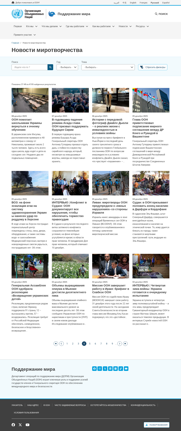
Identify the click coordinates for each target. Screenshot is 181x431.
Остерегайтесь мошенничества (108, 405)
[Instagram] (99, 368)
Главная (15, 42)
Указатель (17, 405)
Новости (122, 26)
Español (165, 2)
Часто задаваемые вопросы (70, 405)
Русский (155, 2)
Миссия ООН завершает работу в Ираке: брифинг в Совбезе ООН (110, 289)
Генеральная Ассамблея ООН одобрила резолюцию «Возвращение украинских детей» (30, 292)
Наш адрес (33, 405)
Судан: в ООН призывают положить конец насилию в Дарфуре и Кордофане (150, 206)
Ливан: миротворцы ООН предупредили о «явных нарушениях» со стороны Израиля (109, 207)
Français (143, 2)
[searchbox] (66, 67)
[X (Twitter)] (105, 368)
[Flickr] (115, 368)
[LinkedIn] (110, 368)
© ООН (46, 405)
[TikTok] (120, 368)
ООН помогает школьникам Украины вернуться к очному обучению (27, 124)
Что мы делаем (49, 26)
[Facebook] (94, 368)
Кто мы (28, 26)
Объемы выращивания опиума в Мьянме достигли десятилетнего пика (69, 290)
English (133, 2)
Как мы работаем (100, 26)
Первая (18, 26)
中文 (125, 2)
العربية (116, 2)
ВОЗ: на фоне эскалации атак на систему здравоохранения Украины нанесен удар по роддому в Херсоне (29, 211)
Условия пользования (26, 412)
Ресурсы (139, 26)
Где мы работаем (74, 26)
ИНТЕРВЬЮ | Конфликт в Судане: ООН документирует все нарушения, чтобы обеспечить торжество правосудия (69, 211)
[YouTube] (126, 368)
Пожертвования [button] (158, 425)
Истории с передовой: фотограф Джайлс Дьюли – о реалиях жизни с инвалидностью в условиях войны (110, 126)
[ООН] (28, 14)
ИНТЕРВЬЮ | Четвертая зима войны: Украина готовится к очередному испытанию (149, 290)
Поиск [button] (163, 14)
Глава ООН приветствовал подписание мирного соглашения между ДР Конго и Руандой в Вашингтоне (148, 128)
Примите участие (22, 34)
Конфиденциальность (143, 405)
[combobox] (67, 67)
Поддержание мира (74, 14)
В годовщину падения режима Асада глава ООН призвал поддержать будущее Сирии (70, 124)
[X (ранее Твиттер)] (20, 424)
